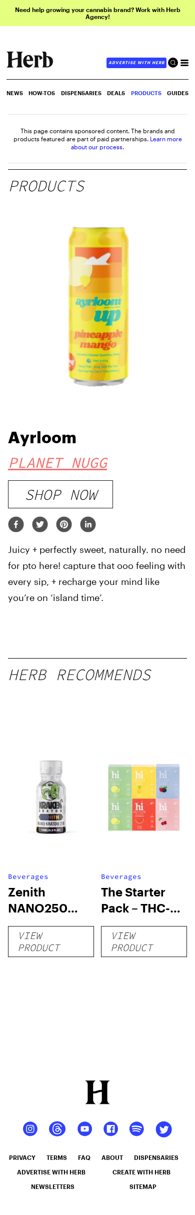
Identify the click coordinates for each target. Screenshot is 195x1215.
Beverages (28, 876)
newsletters (52, 1186)
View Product (39, 941)
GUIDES (177, 93)
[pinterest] (64, 525)
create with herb (141, 1171)
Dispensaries (81, 93)
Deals (116, 93)
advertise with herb (136, 62)
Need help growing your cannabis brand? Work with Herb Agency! (97, 13)
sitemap (143, 1186)
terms (56, 1157)
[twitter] (40, 525)
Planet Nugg (57, 462)
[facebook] (16, 525)
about (112, 1157)
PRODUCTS (146, 93)
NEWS (14, 93)
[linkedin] (88, 525)
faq (84, 1157)
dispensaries (156, 1157)
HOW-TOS (41, 93)
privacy (22, 1157)
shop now (60, 494)
